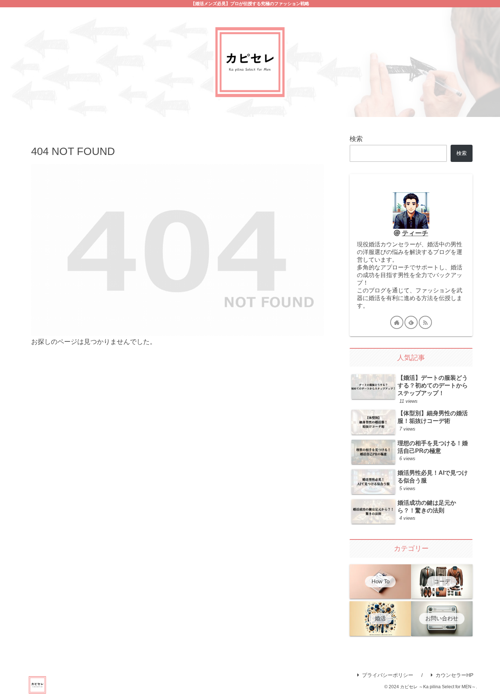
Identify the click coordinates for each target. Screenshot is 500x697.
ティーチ (415, 233)
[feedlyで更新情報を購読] (411, 322)
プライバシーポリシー (387, 675)
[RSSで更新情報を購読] (425, 322)
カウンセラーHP (454, 675)
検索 (356, 139)
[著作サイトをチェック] (396, 322)
